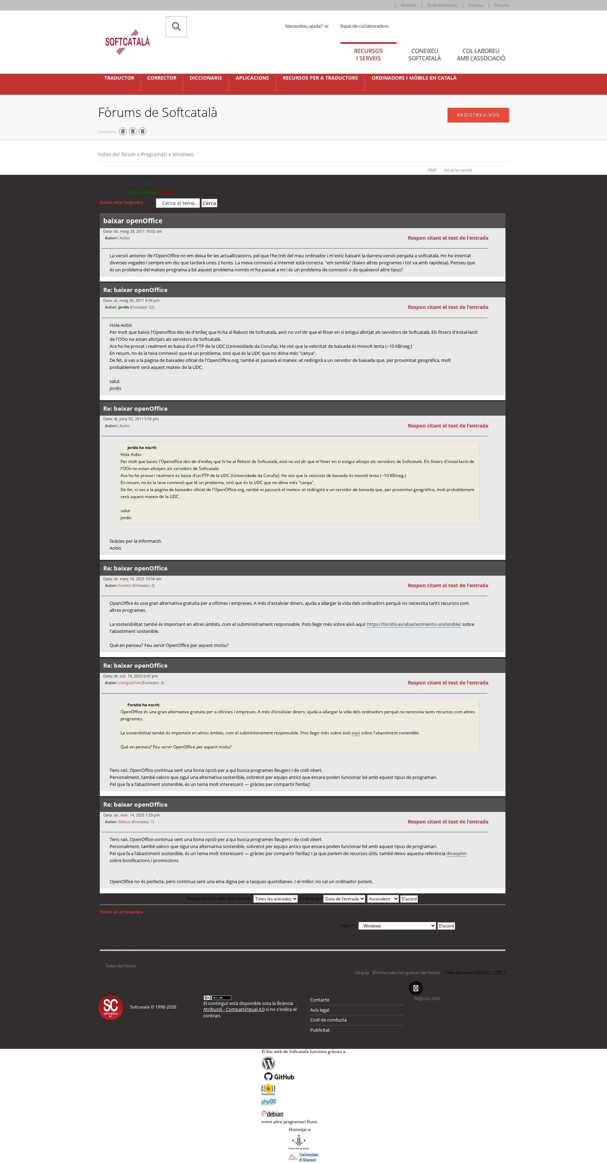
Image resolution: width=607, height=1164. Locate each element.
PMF (432, 170)
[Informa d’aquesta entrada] (499, 238)
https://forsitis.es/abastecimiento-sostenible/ (414, 624)
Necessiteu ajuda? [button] (304, 26)
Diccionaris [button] (206, 78)
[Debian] (304, 1113)
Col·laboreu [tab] (481, 54)
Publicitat (320, 1030)
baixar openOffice (129, 184)
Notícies (409, 5)
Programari (154, 154)
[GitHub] (304, 1076)
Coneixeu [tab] (425, 54)
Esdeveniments (442, 5)
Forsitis (124, 585)
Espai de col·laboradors (364, 26)
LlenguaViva (129, 682)
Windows (183, 154)
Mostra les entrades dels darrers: (220, 898)
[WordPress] (304, 1063)
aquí (356, 733)
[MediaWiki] (304, 1089)
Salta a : (347, 925)
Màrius (124, 821)
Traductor (119, 78)
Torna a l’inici (500, 281)
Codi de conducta (328, 1020)
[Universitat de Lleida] (303, 1142)
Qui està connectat (136, 944)
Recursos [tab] (368, 54)
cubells (166, 192)
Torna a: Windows (121, 921)
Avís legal (319, 1010)
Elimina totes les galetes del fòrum (406, 972)
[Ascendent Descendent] (393, 898)
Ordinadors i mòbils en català (414, 78)
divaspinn (456, 853)
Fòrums (501, 5)
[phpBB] (304, 1101)
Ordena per (311, 898)
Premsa (475, 5)
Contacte (319, 1000)
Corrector (161, 78)
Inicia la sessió (458, 170)
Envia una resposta (121, 202)
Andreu (148, 192)
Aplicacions (252, 78)
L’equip (362, 972)
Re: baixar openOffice (135, 290)
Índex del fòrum (117, 154)
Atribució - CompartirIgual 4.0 (234, 1009)
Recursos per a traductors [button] (320, 78)
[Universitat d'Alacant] (303, 1156)
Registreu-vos (478, 115)
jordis (133, 192)
